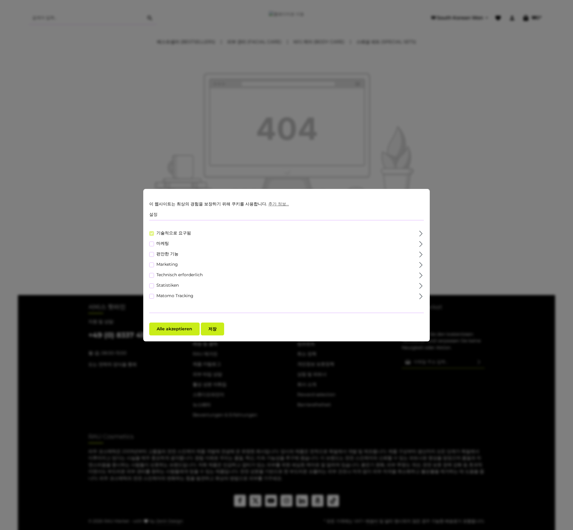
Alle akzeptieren (174, 328)
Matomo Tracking (174, 295)
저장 (212, 328)
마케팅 (162, 243)
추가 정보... (278, 204)
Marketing (167, 264)
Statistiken (167, 285)
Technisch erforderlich (179, 274)
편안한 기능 (167, 253)
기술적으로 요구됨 (173, 232)
